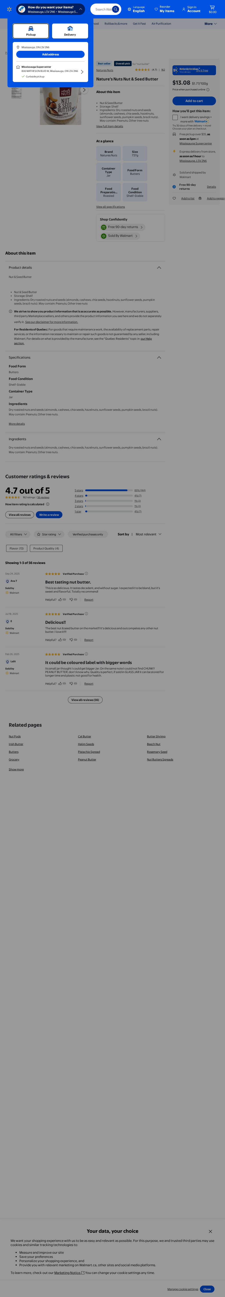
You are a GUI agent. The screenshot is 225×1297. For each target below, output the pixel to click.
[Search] (115, 9)
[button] (165, 9)
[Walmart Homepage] (9, 9)
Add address (50, 54)
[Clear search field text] (105, 9)
